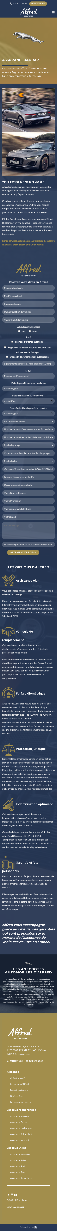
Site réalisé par (27, 1227)
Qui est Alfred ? (17, 1078)
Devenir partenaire (19, 1090)
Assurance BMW (18, 1160)
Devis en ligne (16, 1096)
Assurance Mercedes (20, 1154)
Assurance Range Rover (21, 1178)
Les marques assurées (20, 1102)
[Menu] (53, 12)
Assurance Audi (17, 1166)
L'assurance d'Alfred (19, 1084)
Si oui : (29, 337)
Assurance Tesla (17, 1172)
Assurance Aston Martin (21, 1134)
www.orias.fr (24, 1053)
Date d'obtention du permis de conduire (28, 408)
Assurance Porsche (19, 1116)
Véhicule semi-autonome (28, 327)
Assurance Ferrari (18, 1122)
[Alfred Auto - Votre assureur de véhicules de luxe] (28, 12)
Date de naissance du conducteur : (28, 395)
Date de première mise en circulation (29, 383)
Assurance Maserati (19, 1140)
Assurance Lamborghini (21, 1128)
